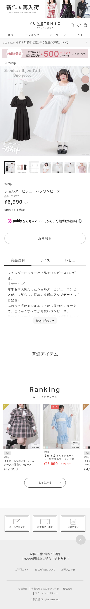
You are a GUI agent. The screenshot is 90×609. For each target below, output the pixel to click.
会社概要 (23, 588)
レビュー (72, 260)
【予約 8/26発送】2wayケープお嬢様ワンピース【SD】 (19, 465)
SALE (79, 35)
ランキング (32, 35)
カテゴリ (56, 35)
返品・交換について (45, 569)
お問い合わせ (68, 569)
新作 (11, 35)
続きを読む (43, 320)
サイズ (45, 260)
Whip (8, 184)
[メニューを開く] (7, 25)
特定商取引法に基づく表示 (45, 588)
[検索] (72, 25)
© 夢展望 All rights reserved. (45, 599)
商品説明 (18, 260)
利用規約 (67, 588)
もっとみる (45, 482)
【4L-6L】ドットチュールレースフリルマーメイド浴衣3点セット (59, 459)
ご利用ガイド (22, 569)
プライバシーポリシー (46, 593)
